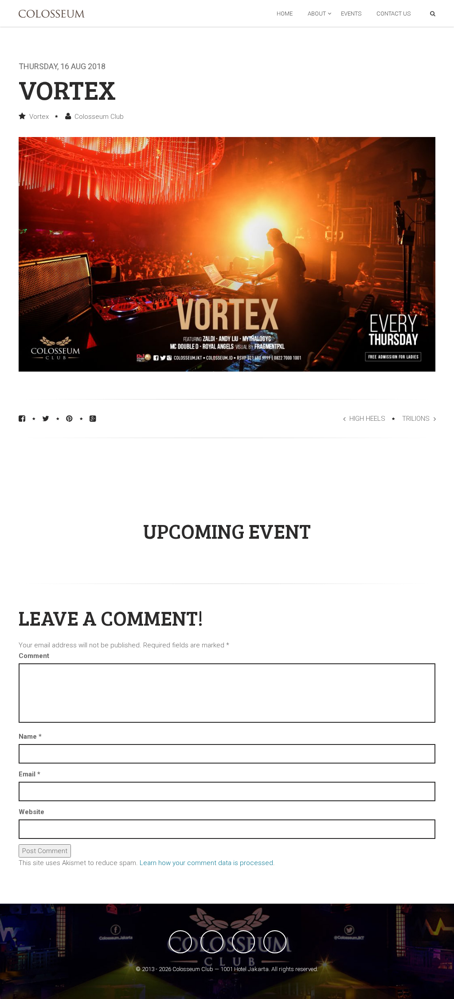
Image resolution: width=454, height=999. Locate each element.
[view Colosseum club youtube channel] (243, 941)
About (317, 13)
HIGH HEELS (367, 419)
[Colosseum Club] (52, 14)
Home (285, 13)
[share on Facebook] (22, 418)
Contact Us (393, 13)
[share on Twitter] (45, 418)
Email (29, 774)
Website (31, 812)
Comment (34, 656)
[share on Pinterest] (69, 418)
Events (351, 13)
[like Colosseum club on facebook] (180, 941)
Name (30, 736)
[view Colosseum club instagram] (274, 941)
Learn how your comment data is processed (206, 863)
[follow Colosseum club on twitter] (211, 941)
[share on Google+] (93, 418)
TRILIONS (416, 419)
